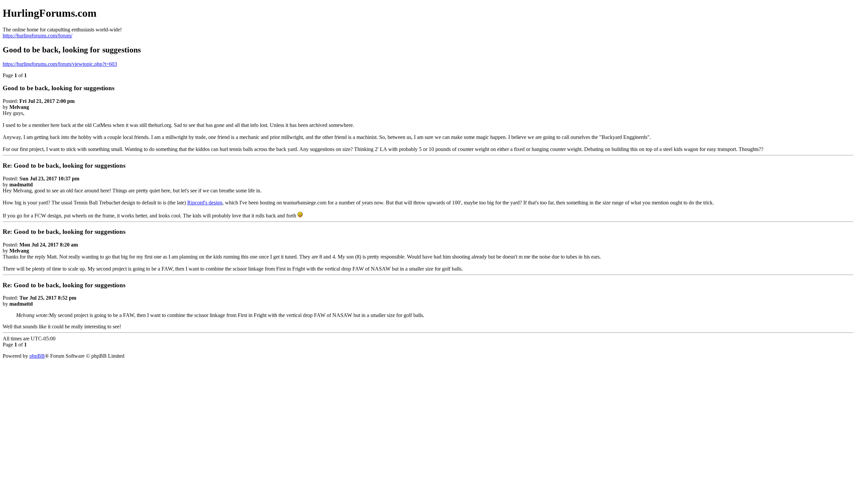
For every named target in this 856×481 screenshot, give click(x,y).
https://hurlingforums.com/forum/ (37, 35)
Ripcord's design (204, 202)
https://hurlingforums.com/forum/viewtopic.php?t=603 (60, 64)
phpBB (37, 356)
